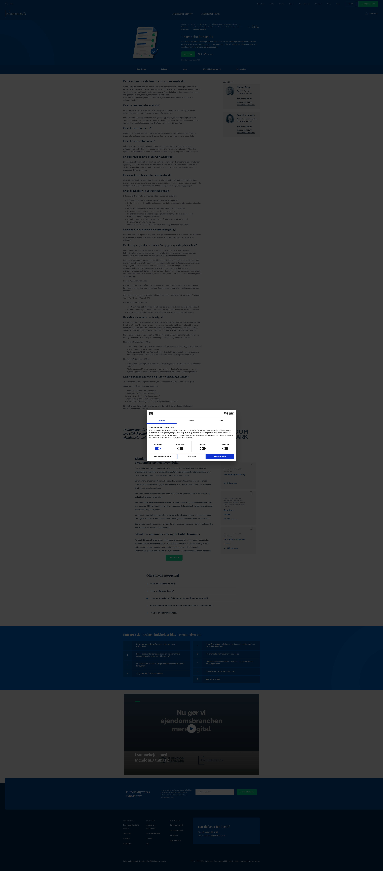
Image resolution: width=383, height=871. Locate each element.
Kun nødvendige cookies (162, 456)
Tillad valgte (191, 456)
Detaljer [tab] (191, 420)
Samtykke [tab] (161, 420)
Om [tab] (221, 420)
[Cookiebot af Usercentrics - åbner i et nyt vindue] (225, 413)
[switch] (180, 448)
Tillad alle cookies (220, 456)
